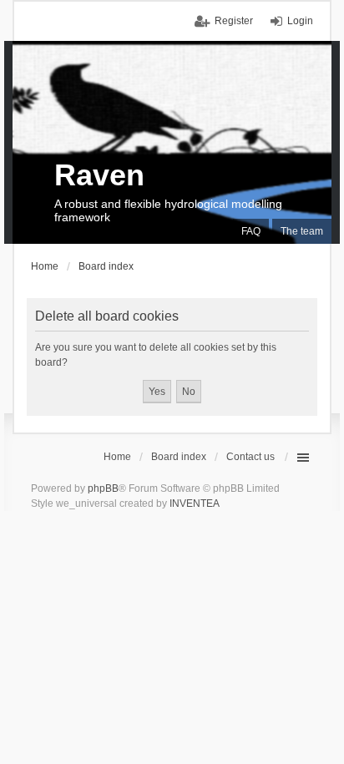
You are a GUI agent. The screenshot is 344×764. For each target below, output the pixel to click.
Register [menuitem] (234, 21)
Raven (99, 175)
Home (117, 457)
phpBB (103, 488)
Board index (178, 457)
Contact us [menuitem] (250, 457)
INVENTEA (194, 503)
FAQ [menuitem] (251, 231)
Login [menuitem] (300, 21)
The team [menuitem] (302, 231)
